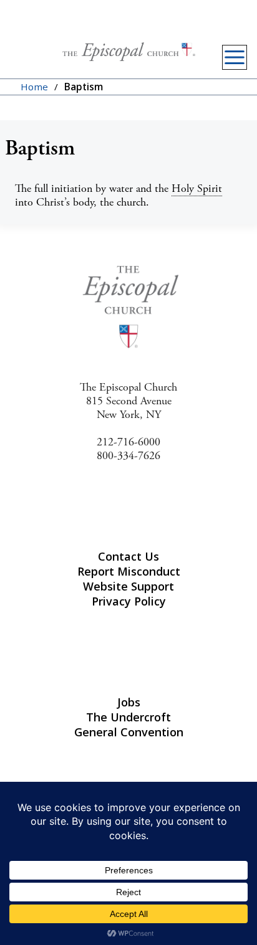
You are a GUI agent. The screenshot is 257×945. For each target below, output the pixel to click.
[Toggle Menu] (234, 57)
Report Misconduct (128, 571)
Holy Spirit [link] (197, 188)
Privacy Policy (129, 601)
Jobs (128, 702)
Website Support (128, 586)
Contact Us (128, 556)
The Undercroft (128, 717)
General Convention (128, 731)
